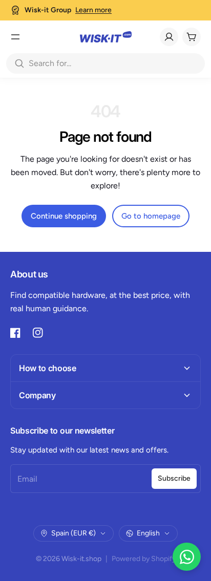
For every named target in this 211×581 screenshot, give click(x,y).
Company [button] (37, 395)
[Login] (169, 37)
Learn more (93, 10)
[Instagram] (38, 333)
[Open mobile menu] (15, 37)
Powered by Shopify (144, 558)
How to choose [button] (47, 368)
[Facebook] (15, 333)
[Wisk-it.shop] (106, 36)
